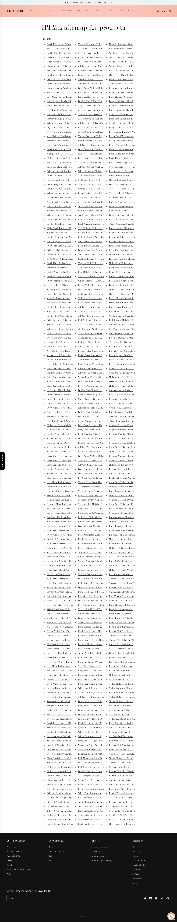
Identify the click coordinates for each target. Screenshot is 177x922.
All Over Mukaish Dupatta (90, 123)
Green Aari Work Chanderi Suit (93, 334)
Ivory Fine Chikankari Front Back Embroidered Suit (134, 119)
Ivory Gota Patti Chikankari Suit (62, 596)
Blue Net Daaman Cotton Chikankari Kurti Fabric (133, 338)
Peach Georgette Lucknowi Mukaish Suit (97, 535)
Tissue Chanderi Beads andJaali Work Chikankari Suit (135, 421)
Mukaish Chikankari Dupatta (123, 487)
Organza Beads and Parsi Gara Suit (95, 53)
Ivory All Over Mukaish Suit (91, 93)
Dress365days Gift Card (89, 62)
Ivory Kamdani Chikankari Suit (93, 627)
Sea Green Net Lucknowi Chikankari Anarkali (131, 198)
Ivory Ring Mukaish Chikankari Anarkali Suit (100, 684)
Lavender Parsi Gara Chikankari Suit (127, 351)
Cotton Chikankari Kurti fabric (124, 474)
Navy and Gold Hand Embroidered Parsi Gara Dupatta (104, 609)
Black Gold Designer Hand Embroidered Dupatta (101, 631)
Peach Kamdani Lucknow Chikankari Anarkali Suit (71, 58)
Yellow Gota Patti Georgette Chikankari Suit (99, 780)
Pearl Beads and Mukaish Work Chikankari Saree (101, 150)
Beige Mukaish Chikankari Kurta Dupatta (67, 171)
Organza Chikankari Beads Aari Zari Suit (129, 513)
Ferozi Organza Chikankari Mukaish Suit (128, 364)
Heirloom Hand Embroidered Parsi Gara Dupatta (70, 566)
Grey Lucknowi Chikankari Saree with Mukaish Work (135, 811)
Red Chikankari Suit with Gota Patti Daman (68, 824)
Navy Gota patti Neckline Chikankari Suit (98, 566)
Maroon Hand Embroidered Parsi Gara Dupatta (69, 355)
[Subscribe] (50, 898)
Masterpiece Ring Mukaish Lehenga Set (97, 154)
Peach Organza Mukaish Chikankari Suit (97, 526)
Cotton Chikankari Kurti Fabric (124, 553)
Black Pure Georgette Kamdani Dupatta (97, 404)
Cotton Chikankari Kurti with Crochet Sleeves (131, 649)
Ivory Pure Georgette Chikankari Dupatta (129, 285)
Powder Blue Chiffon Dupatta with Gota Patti (100, 101)
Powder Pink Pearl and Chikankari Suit (65, 237)
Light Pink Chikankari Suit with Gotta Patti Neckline (135, 723)
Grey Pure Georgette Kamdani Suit (95, 666)
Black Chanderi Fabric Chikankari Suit (96, 785)
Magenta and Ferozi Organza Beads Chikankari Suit (103, 750)
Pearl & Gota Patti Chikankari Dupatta (66, 75)
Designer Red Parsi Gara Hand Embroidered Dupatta (72, 342)
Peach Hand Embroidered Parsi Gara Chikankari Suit (134, 237)
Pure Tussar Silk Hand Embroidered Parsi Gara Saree (135, 110)
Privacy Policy (96, 851)
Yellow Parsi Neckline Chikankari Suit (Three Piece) (72, 522)
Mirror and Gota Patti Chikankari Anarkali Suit (70, 548)
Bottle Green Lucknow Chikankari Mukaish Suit (132, 307)
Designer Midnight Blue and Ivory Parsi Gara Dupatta (104, 644)
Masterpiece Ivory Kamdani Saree (63, 627)
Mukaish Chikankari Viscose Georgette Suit (130, 522)
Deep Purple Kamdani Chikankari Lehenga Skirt (101, 763)
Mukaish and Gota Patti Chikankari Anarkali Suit (133, 377)
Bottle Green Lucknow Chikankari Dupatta (67, 750)
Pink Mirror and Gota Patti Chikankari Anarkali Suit (103, 758)
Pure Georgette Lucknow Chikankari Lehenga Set (102, 211)
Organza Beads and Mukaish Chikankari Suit (130, 443)
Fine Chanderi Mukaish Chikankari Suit (128, 509)
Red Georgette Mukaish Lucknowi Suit (96, 544)
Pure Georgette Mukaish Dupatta (63, 737)
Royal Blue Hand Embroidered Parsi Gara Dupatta (71, 509)
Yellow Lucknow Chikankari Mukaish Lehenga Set (133, 688)
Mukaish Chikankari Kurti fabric (124, 496)
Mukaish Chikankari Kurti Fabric (94, 80)
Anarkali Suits (138, 860)
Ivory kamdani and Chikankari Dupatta (97, 662)
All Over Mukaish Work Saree (92, 167)
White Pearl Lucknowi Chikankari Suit (97, 793)
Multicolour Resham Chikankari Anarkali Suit (100, 408)
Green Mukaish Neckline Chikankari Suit (128, 408)
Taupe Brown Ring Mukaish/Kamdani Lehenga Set (102, 802)
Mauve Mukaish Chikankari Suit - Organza (129, 255)
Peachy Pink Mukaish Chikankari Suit (127, 242)
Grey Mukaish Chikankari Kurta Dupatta (129, 417)
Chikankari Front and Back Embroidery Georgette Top (104, 176)
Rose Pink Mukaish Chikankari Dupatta (66, 745)
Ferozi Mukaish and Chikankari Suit (126, 220)
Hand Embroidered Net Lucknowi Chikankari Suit (71, 675)
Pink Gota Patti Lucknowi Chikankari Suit (98, 531)
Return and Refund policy (101, 860)
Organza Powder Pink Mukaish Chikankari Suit (100, 500)
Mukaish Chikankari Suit (121, 465)
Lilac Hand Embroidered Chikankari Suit (128, 211)
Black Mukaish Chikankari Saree (93, 434)
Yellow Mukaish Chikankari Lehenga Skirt (129, 684)
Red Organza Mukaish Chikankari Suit (127, 320)
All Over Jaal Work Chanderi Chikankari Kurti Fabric (104, 369)
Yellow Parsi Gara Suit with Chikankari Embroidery (103, 49)
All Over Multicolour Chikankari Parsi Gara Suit (101, 66)
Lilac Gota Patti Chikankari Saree (63, 97)
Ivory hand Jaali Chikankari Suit (62, 176)
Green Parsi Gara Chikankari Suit (63, 601)
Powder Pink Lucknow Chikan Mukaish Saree (100, 443)
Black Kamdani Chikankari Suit (62, 66)
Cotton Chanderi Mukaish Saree (93, 421)
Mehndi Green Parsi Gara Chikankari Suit (67, 136)
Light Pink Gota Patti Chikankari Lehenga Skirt (101, 237)
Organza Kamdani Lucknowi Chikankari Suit (130, 88)
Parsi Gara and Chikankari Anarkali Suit (128, 820)
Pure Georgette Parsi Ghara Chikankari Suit (130, 412)
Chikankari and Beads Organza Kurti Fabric (99, 115)
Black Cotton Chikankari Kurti (61, 649)
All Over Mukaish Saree (120, 798)
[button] (158, 11)
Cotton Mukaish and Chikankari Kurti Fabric (130, 557)
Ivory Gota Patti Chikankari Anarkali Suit (67, 246)
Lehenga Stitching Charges (60, 793)
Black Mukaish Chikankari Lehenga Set (97, 224)
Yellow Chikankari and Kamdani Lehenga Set (68, 496)
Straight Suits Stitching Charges (63, 802)
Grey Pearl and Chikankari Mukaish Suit (97, 325)
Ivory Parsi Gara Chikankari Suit (63, 132)
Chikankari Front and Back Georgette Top (98, 185)
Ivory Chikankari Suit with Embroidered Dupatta (70, 207)
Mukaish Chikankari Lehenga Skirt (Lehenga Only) (133, 290)
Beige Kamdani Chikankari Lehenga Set (97, 789)
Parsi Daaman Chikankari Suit (124, 404)
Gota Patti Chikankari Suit (91, 277)
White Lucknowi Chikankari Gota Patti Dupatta (101, 522)
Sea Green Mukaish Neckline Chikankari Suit (130, 123)
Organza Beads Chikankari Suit (124, 399)
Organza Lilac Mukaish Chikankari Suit (97, 504)
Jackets (135, 874)
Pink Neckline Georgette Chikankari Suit (97, 767)
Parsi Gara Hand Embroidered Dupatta (65, 456)
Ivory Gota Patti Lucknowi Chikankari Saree (99, 430)
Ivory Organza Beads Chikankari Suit (65, 101)
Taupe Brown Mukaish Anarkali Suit (95, 132)
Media (51, 856)
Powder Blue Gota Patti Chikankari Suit (66, 592)
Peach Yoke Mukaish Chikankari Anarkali (129, 281)
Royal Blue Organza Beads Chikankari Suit (67, 128)
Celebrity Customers (57, 851)
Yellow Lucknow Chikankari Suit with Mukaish (69, 763)
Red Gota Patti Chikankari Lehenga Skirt (98, 233)
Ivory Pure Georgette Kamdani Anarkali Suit (68, 408)
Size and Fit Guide (14, 856)
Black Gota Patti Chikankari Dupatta (127, 360)
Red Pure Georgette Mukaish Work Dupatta (130, 741)
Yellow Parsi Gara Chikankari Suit (63, 609)
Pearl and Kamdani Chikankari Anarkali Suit (99, 702)
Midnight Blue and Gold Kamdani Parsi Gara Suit (70, 298)
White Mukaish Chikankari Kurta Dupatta (129, 316)
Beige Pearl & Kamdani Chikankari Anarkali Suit (70, 250)
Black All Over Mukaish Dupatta (124, 395)
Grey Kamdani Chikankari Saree (62, 110)
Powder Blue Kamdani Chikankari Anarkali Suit (101, 601)
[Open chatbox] (171, 916)
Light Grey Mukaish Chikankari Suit (95, 496)
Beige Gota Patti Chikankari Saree (125, 789)
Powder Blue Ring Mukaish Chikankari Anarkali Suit (72, 224)
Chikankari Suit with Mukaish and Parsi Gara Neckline (104, 298)
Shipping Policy (97, 856)
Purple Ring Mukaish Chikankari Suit (65, 561)
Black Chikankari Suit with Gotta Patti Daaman (101, 259)
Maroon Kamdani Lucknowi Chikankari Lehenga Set (72, 439)
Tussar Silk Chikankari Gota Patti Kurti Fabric (132, 636)
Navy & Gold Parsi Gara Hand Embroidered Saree (71, 202)
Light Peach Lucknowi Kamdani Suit (64, 228)
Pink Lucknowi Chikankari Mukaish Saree (98, 141)
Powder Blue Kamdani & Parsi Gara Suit (66, 307)
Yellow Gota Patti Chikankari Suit (63, 325)
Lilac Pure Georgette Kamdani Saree (96, 452)
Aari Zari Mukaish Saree (121, 780)
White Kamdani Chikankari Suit (93, 557)
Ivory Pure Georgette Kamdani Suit (95, 706)
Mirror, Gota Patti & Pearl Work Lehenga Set (100, 623)
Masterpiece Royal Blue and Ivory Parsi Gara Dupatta (104, 820)
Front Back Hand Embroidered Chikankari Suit (132, 272)
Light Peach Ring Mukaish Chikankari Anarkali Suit (103, 583)
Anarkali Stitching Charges (60, 798)
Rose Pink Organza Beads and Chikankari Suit (69, 539)
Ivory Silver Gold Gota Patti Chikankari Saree (69, 583)
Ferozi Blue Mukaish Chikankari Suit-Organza (131, 298)
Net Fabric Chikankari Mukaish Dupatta (128, 329)
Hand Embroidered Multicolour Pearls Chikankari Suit (135, 80)
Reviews (51, 847)
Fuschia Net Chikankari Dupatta (62, 697)
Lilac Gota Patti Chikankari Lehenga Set (97, 596)
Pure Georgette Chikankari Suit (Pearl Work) (69, 754)
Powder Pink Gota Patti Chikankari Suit (128, 631)
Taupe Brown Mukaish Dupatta (93, 119)
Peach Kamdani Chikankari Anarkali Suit (98, 588)
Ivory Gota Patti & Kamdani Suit (63, 364)
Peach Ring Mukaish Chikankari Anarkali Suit (69, 150)
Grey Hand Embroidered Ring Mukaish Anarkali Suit (134, 167)
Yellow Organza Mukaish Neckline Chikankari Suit (102, 491)
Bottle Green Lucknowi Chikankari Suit (128, 132)
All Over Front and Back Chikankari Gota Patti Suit (103, 145)
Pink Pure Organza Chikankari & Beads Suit (68, 158)
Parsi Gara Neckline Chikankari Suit (64, 461)
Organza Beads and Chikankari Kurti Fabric (130, 500)
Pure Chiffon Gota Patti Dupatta (125, 561)
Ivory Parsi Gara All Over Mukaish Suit (128, 531)
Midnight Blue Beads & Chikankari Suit (66, 154)
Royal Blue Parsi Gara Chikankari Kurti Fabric (69, 294)
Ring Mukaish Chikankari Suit (123, 535)
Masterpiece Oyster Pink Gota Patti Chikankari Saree (135, 539)
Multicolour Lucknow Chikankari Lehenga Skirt (101, 242)
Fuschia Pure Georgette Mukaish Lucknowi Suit (132, 202)
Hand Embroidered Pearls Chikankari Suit (67, 570)
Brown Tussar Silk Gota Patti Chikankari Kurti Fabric (135, 145)
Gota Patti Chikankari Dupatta (124, 482)
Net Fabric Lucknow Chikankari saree (127, 785)
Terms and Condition (99, 847)
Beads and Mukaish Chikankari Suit (126, 478)
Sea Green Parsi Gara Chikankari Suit (65, 715)
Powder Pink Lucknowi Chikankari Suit (66, 434)
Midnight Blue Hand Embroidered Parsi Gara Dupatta (104, 719)
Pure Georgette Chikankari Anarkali (126, 517)
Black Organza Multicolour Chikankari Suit (67, 465)
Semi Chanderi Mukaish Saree (92, 417)
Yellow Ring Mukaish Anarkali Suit (64, 728)
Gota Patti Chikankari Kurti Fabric (126, 504)
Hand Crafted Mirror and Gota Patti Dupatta (131, 150)
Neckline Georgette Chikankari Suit (95, 574)
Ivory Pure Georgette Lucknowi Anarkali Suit (131, 609)
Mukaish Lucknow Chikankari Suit (126, 570)
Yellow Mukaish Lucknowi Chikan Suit (127, 697)
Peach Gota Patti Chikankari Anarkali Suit (67, 189)
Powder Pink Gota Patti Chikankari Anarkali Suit (102, 715)
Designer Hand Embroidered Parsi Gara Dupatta (70, 491)
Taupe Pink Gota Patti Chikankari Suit (96, 653)
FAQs (8, 874)
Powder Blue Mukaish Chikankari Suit (96, 579)
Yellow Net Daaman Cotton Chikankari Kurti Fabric (72, 811)
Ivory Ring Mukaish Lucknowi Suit (63, 242)
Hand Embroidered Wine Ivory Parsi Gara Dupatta (133, 44)
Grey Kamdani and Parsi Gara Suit (63, 421)
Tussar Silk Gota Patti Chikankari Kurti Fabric (101, 163)
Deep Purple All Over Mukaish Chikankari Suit (100, 290)
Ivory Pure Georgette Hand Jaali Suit (96, 671)
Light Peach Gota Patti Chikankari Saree (98, 658)
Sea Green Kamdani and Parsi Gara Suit (66, 513)
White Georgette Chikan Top (92, 171)
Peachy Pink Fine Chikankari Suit (63, 487)
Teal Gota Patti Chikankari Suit (124, 193)
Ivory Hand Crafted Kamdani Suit (63, 662)
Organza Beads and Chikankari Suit (95, 106)
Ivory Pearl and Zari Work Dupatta (64, 369)
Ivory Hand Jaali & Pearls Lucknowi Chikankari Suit (103, 592)
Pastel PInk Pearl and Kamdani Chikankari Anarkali (72, 272)
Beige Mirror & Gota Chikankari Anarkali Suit (69, 62)
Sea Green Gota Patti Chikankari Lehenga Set (100, 474)
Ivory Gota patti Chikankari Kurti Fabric (97, 509)
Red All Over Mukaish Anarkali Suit (95, 128)
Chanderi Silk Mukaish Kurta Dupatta (96, 338)
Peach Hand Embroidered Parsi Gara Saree (67, 263)
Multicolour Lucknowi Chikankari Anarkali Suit (70, 618)
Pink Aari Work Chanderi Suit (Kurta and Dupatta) (103, 342)
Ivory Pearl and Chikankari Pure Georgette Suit (70, 377)
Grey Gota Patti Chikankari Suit (124, 250)
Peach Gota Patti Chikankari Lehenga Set (129, 574)
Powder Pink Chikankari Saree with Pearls (67, 417)
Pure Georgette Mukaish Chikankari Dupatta (131, 491)
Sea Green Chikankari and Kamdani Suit (66, 614)
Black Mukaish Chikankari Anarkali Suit (128, 605)
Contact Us (11, 847)
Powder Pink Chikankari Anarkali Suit (96, 390)
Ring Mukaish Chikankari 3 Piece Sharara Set (100, 272)
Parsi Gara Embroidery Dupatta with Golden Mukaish (104, 382)
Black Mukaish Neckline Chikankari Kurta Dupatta (133, 97)
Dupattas (136, 870)
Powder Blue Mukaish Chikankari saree (97, 439)
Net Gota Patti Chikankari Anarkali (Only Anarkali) (72, 285)
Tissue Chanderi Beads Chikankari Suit (66, 588)
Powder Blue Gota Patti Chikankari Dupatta (68, 316)
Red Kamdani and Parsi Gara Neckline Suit (67, 443)
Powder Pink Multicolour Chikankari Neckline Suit (71, 469)
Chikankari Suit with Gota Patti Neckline (98, 312)
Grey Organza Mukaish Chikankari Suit (97, 487)
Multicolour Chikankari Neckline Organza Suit (69, 474)
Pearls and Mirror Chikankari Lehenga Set (98, 469)
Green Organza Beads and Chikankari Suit (98, 776)
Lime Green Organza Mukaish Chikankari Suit (69, 198)
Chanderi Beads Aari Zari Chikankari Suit (129, 325)
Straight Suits (138, 865)
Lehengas (136, 851)
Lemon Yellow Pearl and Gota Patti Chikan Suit (101, 285)
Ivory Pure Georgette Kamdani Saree (96, 425)
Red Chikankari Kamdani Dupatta (63, 80)
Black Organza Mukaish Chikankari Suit (97, 539)
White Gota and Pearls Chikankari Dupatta (130, 62)
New (134, 847)
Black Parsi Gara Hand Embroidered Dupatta (68, 758)
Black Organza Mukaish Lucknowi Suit (65, 106)
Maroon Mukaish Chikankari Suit (94, 561)
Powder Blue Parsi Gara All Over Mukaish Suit (131, 469)
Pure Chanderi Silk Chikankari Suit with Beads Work (134, 228)
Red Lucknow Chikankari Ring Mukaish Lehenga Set (103, 246)
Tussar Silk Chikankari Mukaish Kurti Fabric (131, 640)
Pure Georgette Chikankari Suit (124, 526)
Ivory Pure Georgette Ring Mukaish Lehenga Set (70, 535)
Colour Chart (12, 860)
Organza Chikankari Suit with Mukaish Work (131, 369)
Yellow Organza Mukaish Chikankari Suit (67, 193)
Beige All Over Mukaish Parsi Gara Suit (97, 193)
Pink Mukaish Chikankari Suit (123, 312)
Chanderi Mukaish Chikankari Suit (125, 390)
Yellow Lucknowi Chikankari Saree (63, 123)
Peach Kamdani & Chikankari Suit (63, 44)
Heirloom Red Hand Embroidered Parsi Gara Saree (71, 500)
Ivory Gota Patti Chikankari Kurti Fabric (98, 513)
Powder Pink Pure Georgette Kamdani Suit (98, 771)
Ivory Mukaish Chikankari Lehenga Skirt (128, 614)
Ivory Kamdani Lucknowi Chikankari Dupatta (69, 220)
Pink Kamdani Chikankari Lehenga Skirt (66, 334)
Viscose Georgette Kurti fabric (92, 189)
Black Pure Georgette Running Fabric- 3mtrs (69, 671)
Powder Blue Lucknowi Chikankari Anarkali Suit (70, 693)
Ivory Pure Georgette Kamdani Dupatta (97, 158)
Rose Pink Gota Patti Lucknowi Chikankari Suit (132, 277)
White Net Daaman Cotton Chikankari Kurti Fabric (72, 623)
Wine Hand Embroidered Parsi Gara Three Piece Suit (134, 58)
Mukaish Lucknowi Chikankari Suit (126, 452)
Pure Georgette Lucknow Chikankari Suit (98, 71)
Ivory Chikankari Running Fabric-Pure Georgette (71, 281)
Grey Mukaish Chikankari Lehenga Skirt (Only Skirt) (103, 228)
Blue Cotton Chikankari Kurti (61, 644)
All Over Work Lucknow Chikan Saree (96, 447)
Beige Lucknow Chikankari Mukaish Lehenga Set (132, 618)
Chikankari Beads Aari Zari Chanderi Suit (67, 815)
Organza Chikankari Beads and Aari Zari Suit (131, 601)
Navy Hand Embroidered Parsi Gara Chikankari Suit (103, 198)
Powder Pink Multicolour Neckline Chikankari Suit (102, 570)
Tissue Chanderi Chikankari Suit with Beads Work (133, 224)
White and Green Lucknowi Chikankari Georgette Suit (135, 53)
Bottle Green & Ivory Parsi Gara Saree (65, 259)
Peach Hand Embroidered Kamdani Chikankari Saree (134, 136)
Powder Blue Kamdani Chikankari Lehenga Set (69, 255)
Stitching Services (14, 851)
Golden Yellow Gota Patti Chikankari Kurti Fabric (71, 631)
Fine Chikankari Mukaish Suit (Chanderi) (129, 71)
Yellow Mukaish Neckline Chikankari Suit (129, 84)
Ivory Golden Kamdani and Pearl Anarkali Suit (100, 680)
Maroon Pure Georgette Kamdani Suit (65, 452)
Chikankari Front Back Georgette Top (96, 180)
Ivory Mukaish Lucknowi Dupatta (63, 115)
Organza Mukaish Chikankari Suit (125, 430)
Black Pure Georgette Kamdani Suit (95, 723)
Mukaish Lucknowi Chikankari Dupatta (128, 386)
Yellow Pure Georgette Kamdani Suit (65, 329)
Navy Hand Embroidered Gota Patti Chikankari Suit (72, 666)
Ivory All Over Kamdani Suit (122, 653)
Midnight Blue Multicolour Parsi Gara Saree (68, 382)
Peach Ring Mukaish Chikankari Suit (126, 347)
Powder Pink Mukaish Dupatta (123, 745)
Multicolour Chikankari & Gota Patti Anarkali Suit (71, 233)
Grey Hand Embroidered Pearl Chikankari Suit (131, 115)
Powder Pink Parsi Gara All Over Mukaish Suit (100, 75)
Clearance (136, 879)
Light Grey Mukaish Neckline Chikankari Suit (100, 517)
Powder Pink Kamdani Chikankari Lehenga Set (100, 710)
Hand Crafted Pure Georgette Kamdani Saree (100, 97)
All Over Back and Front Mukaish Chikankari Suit (102, 316)
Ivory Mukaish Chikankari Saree (124, 544)
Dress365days (91, 916)
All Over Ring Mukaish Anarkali (93, 465)
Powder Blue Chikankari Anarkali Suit (65, 141)
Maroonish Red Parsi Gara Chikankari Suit (67, 290)
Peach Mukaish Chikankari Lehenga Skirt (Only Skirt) (135, 666)
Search (9, 865)
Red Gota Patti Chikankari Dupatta (95, 478)
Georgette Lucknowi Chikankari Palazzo (66, 412)
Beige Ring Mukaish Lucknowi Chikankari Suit (69, 71)
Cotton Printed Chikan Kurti (123, 644)
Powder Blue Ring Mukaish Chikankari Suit (67, 119)
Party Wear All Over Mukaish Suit (94, 88)
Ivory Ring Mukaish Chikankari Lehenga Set (99, 675)
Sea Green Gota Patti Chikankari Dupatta (67, 93)
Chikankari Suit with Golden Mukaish (127, 334)
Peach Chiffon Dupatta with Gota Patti (65, 776)
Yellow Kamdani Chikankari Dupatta (64, 215)
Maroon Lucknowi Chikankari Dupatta (96, 44)
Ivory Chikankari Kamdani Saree (62, 395)
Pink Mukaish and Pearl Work (123, 706)
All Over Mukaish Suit (119, 710)
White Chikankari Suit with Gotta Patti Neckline (101, 281)
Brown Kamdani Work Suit (60, 88)
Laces (134, 883)
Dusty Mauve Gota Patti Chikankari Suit (128, 185)
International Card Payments (18, 870)
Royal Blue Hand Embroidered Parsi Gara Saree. (70, 399)
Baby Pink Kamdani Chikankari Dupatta (66, 303)
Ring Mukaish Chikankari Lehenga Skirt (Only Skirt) (134, 662)
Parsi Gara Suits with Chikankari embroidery (131, 439)
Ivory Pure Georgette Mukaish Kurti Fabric (130, 106)
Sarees (135, 856)
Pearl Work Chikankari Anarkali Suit (65, 277)
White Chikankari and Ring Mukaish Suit (129, 66)
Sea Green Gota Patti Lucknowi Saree (65, 49)
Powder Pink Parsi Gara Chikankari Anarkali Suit (102, 412)
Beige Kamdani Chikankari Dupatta (64, 320)
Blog (50, 860)
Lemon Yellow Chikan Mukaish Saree (127, 793)
